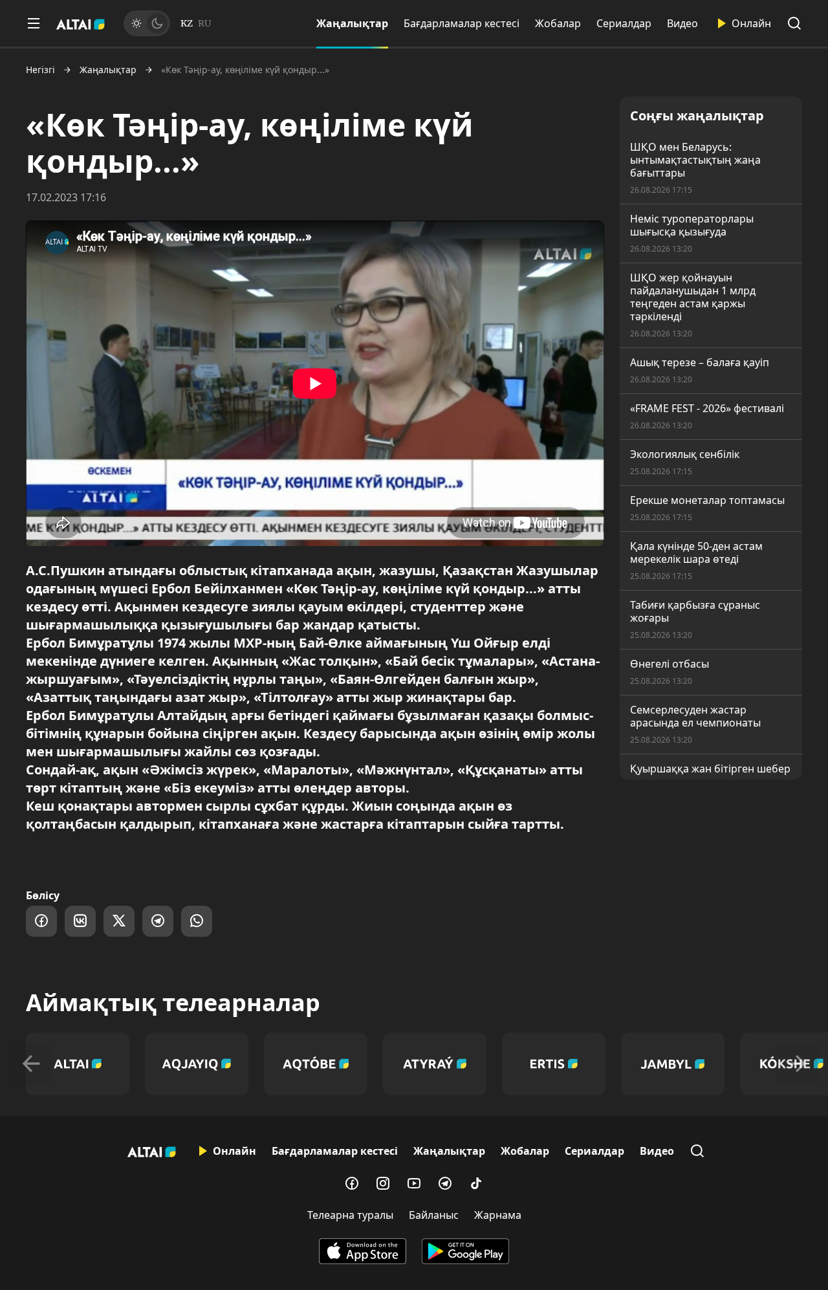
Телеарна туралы (350, 1215)
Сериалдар (623, 23)
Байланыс (434, 1215)
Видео (682, 23)
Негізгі (40, 70)
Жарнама (497, 1215)
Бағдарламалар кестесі (461, 23)
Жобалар (558, 23)
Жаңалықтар (352, 23)
